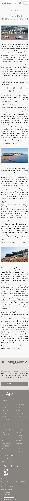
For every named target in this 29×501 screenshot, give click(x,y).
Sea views (19, 441)
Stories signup (9, 384)
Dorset (5, 440)
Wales (4, 449)
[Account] (21, 3)
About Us (19, 413)
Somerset (6, 446)
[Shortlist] (17, 3)
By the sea (19, 429)
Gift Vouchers (21, 416)
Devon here (16, 348)
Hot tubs (19, 435)
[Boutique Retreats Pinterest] (17, 466)
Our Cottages (7, 405)
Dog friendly (20, 432)
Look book (6, 410)
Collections (20, 405)
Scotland (6, 443)
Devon (4, 437)
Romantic (19, 438)
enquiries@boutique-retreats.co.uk (11, 459)
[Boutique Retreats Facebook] (11, 466)
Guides (18, 408)
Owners (5, 413)
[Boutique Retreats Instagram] (5, 466)
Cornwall (6, 429)
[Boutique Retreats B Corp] (6, 472)
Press (17, 410)
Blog (4, 408)
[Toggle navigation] (25, 3)
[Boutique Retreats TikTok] (24, 466)
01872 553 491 (6, 462)
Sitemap (5, 416)
